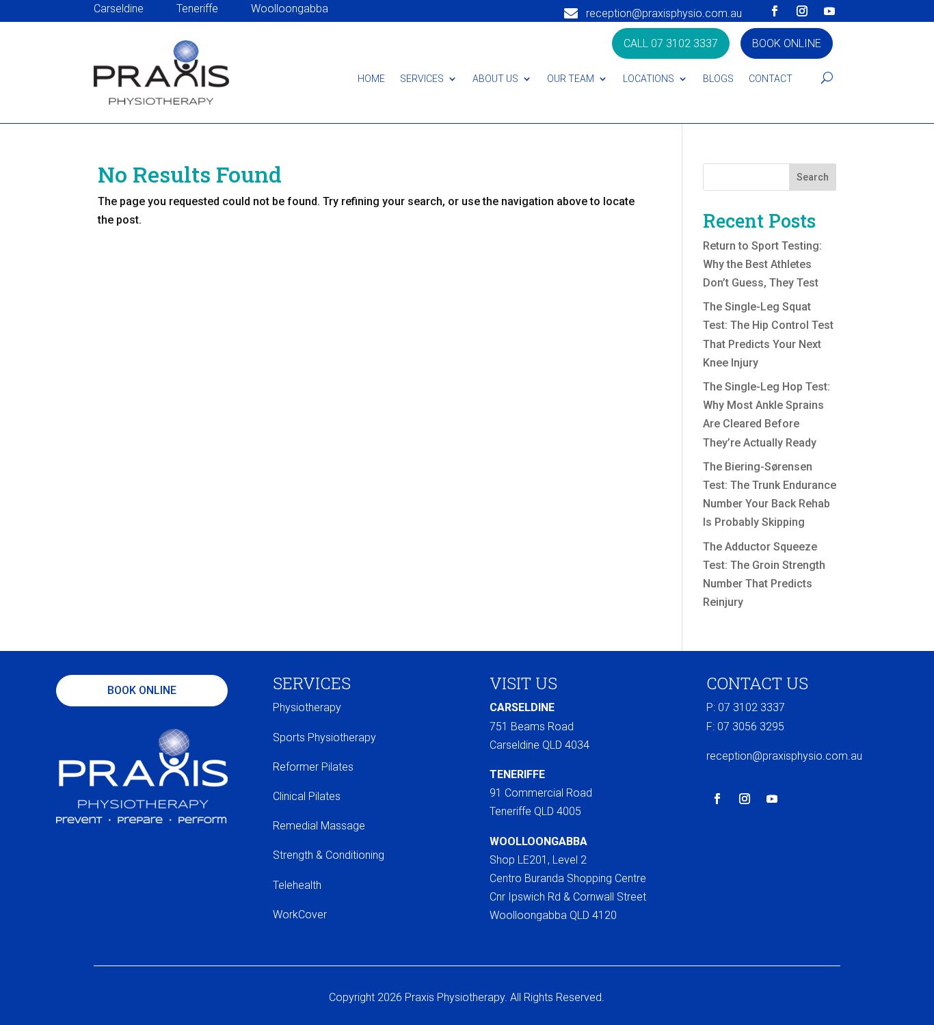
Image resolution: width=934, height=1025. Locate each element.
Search (813, 177)
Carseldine (119, 8)
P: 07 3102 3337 (745, 707)
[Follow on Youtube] (829, 11)
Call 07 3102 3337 (671, 43)
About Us (495, 78)
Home (371, 78)
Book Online (786, 43)
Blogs (718, 78)
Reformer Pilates (313, 766)
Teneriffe (197, 8)
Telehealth (297, 885)
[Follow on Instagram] (802, 11)
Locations (648, 78)
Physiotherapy (307, 707)
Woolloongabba (289, 8)
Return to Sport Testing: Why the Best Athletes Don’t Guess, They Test (762, 264)
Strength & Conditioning (328, 855)
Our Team (570, 78)
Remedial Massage (319, 825)
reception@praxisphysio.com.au (664, 13)
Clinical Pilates (307, 796)
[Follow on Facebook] (775, 11)
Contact (770, 78)
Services (422, 78)
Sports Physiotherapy (324, 737)
